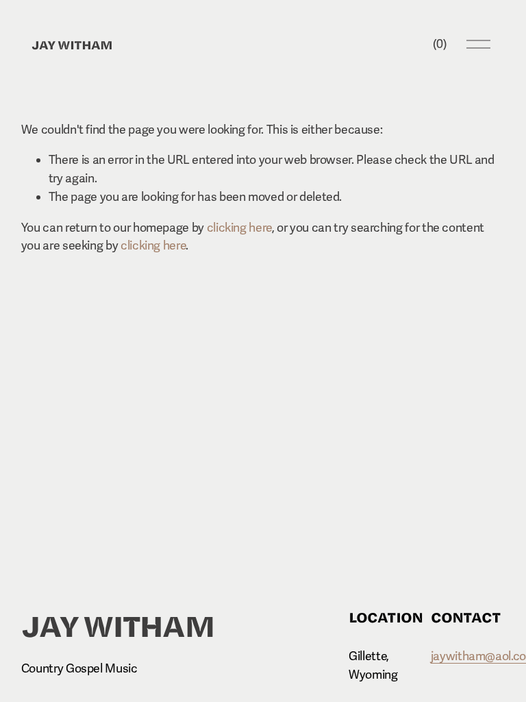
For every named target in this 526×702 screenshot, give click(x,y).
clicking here (239, 227)
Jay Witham (72, 44)
